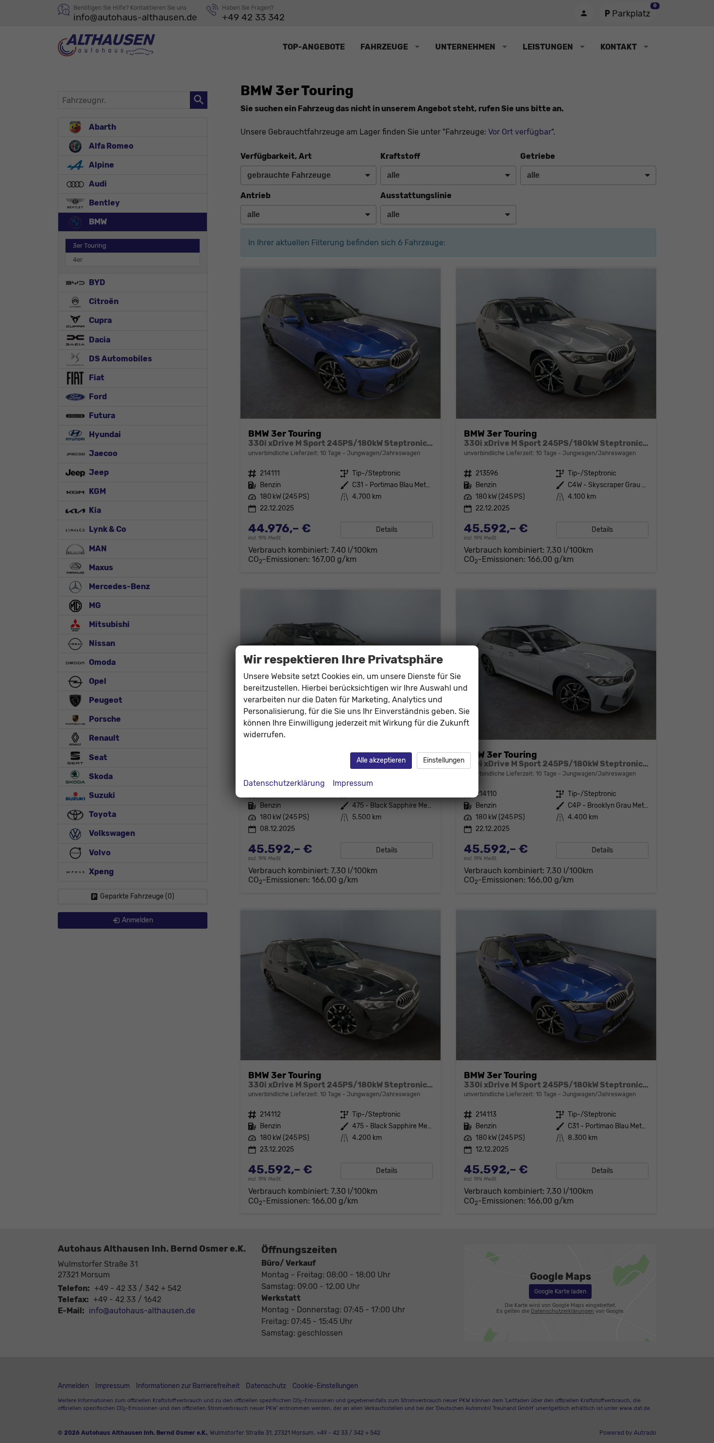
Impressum (353, 783)
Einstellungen (443, 760)
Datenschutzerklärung (284, 783)
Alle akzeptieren (381, 760)
